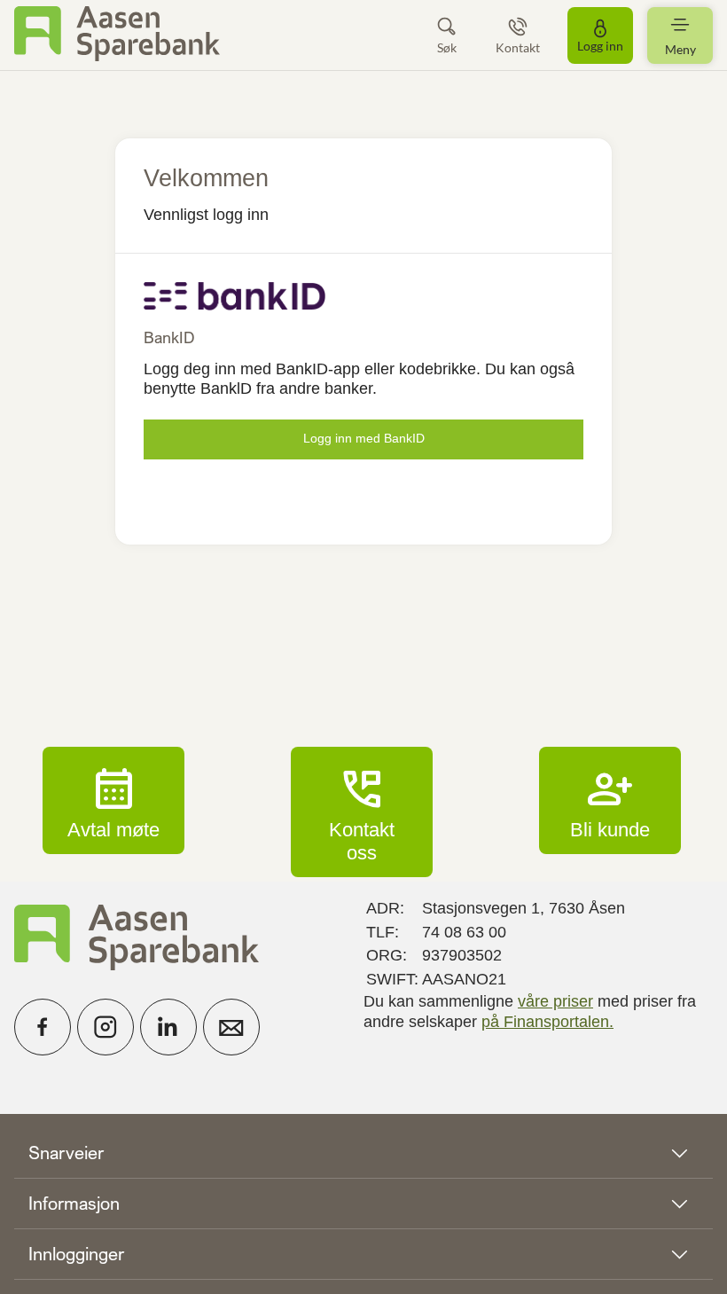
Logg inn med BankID (364, 438)
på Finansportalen (545, 1022)
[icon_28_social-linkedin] (168, 1027)
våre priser (555, 1001)
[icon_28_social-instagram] (105, 1027)
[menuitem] (117, 35)
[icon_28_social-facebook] (42, 1027)
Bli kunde (610, 800)
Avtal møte (113, 800)
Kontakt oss (362, 811)
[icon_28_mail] (231, 1027)
